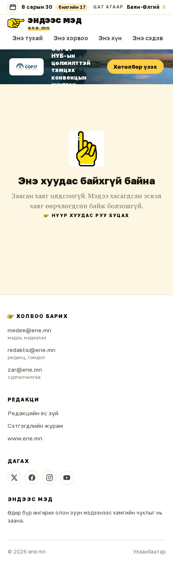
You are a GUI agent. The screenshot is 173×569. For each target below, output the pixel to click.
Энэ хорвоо (70, 38)
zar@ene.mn (25, 369)
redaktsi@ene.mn (31, 350)
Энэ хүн (110, 38)
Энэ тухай (27, 38)
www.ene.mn (25, 438)
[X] (15, 478)
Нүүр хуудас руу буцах (90, 215)
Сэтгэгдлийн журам (35, 425)
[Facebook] (32, 478)
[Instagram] (49, 478)
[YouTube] (67, 478)
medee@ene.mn (29, 330)
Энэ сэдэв (147, 38)
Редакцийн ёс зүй (33, 413)
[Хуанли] (13, 7)
